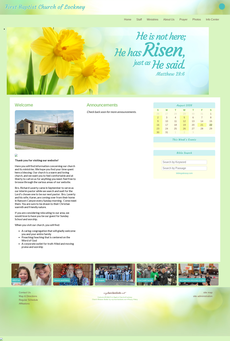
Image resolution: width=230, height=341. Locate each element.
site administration (202, 296)
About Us (168, 19)
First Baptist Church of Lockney (45, 6)
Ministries (152, 19)
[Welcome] (44, 151)
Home (127, 19)
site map (207, 292)
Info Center (212, 19)
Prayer (183, 19)
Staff (139, 19)
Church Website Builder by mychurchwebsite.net (109, 299)
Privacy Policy (133, 299)
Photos (196, 19)
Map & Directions (27, 296)
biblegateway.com (184, 173)
